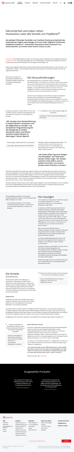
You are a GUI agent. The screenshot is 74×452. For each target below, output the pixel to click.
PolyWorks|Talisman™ (20, 430)
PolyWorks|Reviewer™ (20, 426)
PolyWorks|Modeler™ (20, 433)
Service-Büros (44, 428)
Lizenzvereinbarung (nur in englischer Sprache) (48, 446)
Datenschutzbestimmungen (44, 447)
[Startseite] (7, 3)
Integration (43, 430)
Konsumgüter (31, 426)
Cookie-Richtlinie (67, 447)
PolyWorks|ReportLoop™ (21, 424)
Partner (4, 429)
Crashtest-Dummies (11, 60)
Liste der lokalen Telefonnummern (37, 441)
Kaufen (66, 441)
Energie (30, 428)
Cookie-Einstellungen (57, 447)
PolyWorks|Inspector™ (20, 422)
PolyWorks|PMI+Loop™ (21, 435)
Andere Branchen (32, 430)
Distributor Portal (63, 421)
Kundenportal (62, 423)
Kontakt (55, 3)
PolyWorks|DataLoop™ (20, 431)
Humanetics (9, 59)
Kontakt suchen (62, 425)
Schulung (43, 424)
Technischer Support (46, 426)
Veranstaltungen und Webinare (7, 427)
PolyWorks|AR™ (19, 428)
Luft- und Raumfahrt (33, 424)
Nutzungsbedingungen (65, 446)
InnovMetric (5, 422)
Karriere (5, 431)
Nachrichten (5, 424)
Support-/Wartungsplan (46, 422)
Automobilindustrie (32, 422)
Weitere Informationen (23, 387)
